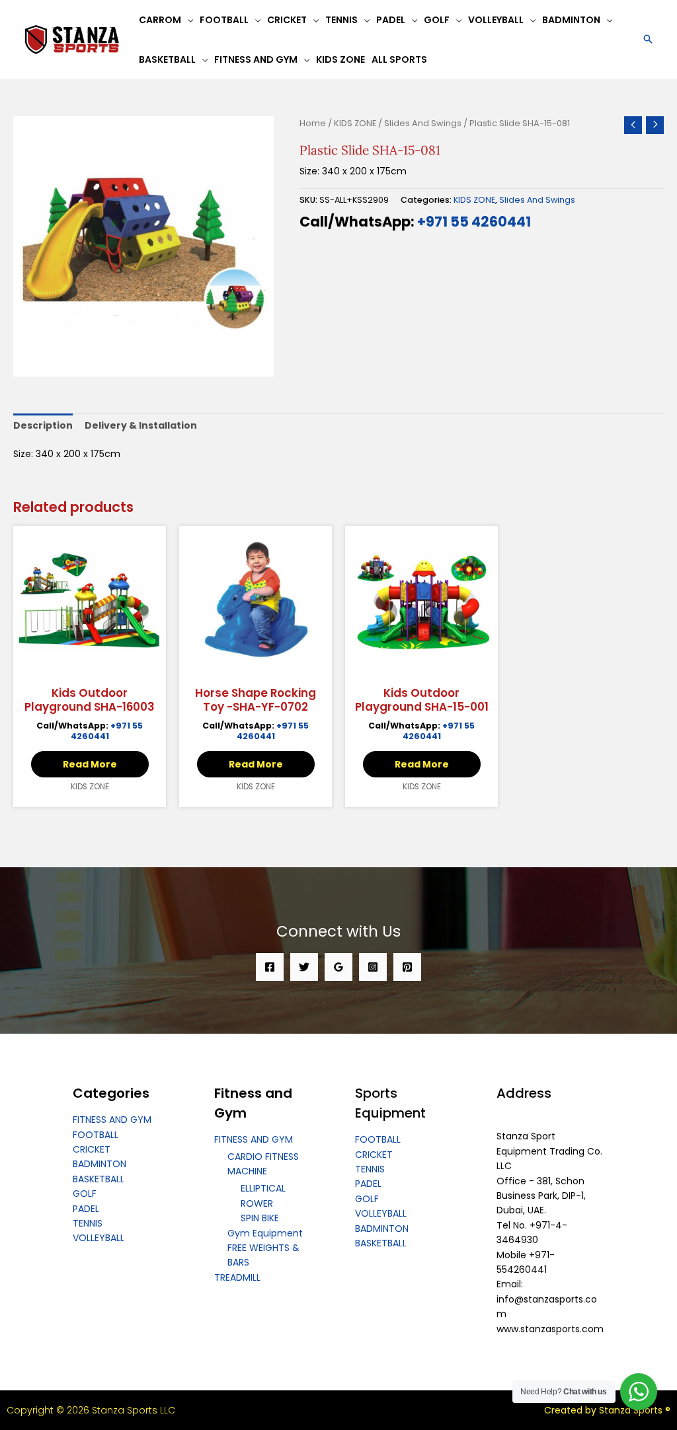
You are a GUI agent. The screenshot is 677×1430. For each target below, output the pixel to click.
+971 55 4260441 (474, 221)
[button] (648, 40)
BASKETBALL (98, 1179)
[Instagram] (373, 967)
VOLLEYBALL (98, 1237)
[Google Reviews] (338, 967)
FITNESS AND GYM (112, 1119)
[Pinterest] (407, 967)
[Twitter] (304, 967)
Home (312, 123)
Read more (90, 764)
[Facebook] (270, 967)
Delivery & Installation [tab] (141, 425)
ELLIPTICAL (263, 1188)
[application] (187, 19)
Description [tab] (43, 425)
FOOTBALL (95, 1134)
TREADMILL (237, 1277)
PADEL (86, 1208)
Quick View (90, 667)
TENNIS (87, 1223)
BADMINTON (99, 1163)
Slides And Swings (422, 123)
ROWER (257, 1203)
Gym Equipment (265, 1233)
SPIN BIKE (260, 1218)
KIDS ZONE (355, 123)
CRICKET (91, 1149)
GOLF (85, 1193)
